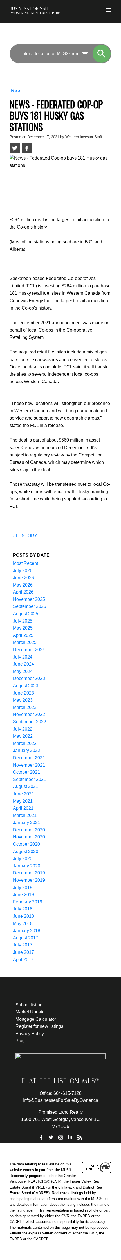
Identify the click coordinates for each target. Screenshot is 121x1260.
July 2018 (22, 909)
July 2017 (22, 945)
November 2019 (29, 880)
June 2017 (23, 952)
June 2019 (23, 894)
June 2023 (23, 693)
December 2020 (29, 829)
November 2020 (29, 836)
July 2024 (22, 657)
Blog (20, 1040)
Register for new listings (39, 1026)
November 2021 (29, 765)
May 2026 (23, 585)
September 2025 (29, 606)
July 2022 (22, 729)
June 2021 (23, 793)
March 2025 (25, 642)
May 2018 (23, 923)
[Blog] (80, 1137)
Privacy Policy (29, 1033)
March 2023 (25, 707)
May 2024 (23, 671)
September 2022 (29, 721)
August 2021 (25, 786)
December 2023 (29, 678)
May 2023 (23, 700)
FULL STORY (23, 535)
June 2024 (23, 664)
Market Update (30, 1012)
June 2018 (23, 916)
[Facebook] (41, 1137)
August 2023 (25, 685)
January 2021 (26, 822)
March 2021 (25, 815)
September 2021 (29, 779)
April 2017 (23, 959)
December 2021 (29, 757)
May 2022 (23, 736)
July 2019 (22, 887)
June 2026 (23, 577)
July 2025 (22, 621)
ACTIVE (85, 39)
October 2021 (26, 772)
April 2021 (23, 808)
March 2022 (25, 743)
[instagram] (60, 1137)
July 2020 (22, 858)
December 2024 (29, 649)
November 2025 (29, 599)
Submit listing (28, 1004)
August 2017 (25, 938)
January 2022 (26, 750)
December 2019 (29, 872)
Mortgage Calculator (35, 1019)
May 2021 (23, 801)
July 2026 (22, 570)
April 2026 (23, 592)
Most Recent (25, 563)
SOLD (107, 39)
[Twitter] (51, 1137)
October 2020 (26, 844)
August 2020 (25, 851)
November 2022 (29, 714)
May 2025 (23, 628)
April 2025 (23, 635)
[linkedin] (70, 1137)
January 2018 (26, 930)
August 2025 (25, 613)
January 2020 (26, 865)
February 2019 (27, 901)
